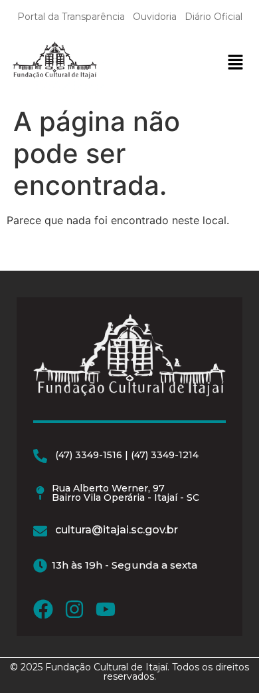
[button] (235, 63)
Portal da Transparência (71, 17)
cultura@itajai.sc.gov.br (116, 529)
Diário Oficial (213, 17)
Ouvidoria (155, 17)
